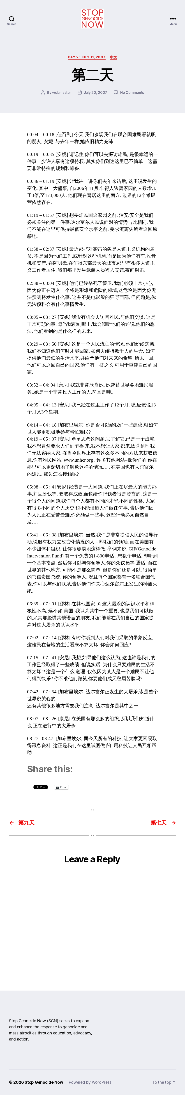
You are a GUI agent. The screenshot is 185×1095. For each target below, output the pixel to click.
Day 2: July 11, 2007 (87, 57)
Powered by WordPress (90, 1082)
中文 (113, 57)
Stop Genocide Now (44, 1082)
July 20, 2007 (95, 92)
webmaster (61, 92)
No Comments (132, 92)
